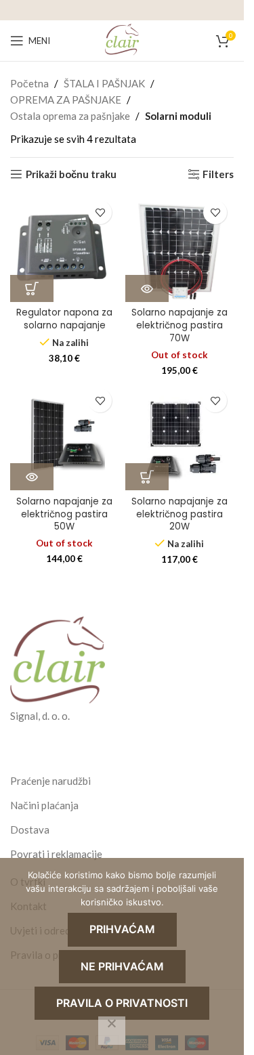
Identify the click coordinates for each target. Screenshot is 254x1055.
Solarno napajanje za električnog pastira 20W (179, 514)
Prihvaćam (122, 929)
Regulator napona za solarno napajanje (64, 319)
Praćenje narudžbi (50, 781)
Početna (29, 83)
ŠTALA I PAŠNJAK (104, 83)
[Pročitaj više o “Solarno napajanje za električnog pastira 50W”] (32, 476)
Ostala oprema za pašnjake (70, 116)
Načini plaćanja (44, 805)
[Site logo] (122, 39)
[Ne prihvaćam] (111, 1030)
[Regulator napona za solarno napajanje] (64, 248)
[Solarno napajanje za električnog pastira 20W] (179, 436)
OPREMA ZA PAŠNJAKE (65, 99)
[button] (32, 288)
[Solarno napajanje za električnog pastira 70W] (179, 248)
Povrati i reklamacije (56, 854)
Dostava (29, 829)
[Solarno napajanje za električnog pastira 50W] (64, 436)
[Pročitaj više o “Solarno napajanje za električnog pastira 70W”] (147, 288)
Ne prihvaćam (122, 966)
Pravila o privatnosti (122, 1003)
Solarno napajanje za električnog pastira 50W (64, 514)
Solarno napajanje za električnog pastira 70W (179, 325)
